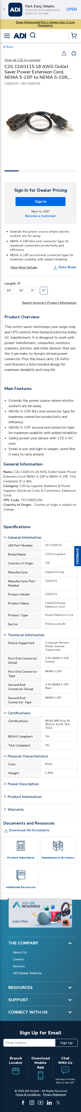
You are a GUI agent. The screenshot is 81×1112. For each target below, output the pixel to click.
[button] (77, 556)
